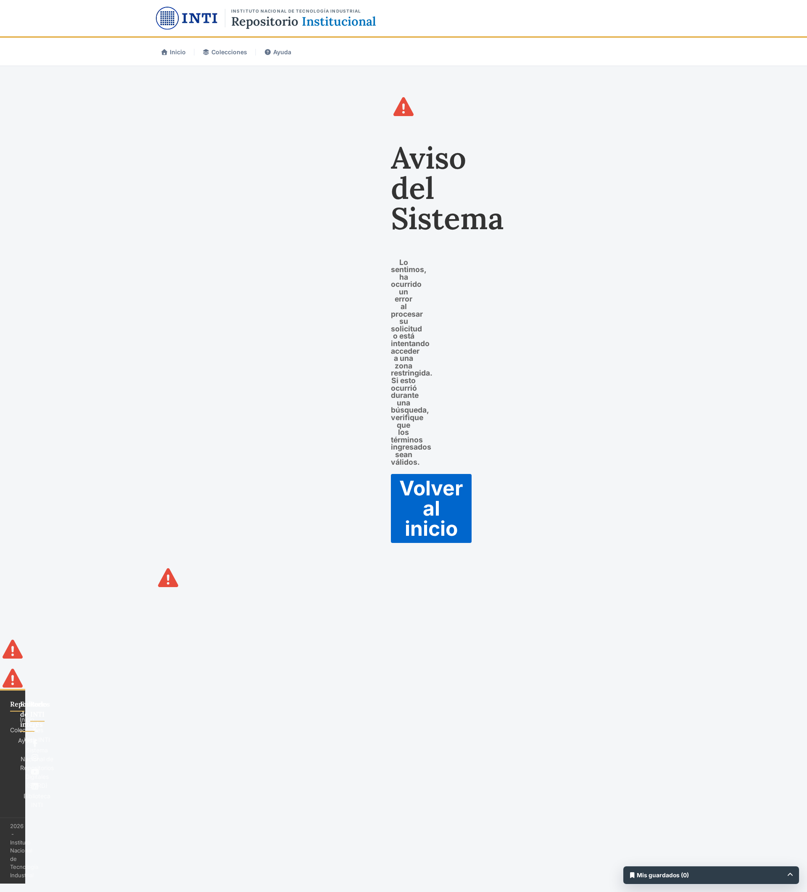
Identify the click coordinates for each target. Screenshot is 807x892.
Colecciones (229, 52)
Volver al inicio (431, 508)
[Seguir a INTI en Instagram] (35, 757)
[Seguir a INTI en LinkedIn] (35, 786)
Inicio (178, 52)
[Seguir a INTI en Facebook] (35, 743)
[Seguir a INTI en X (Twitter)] (35, 729)
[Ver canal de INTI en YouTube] (35, 772)
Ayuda (282, 52)
